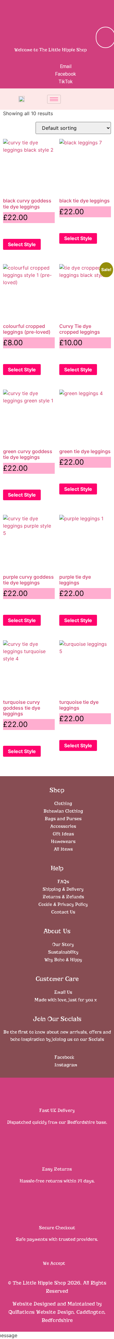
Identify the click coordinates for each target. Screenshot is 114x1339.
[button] (103, 11)
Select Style (22, 244)
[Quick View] (13, 230)
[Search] (92, 37)
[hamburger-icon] (54, 99)
